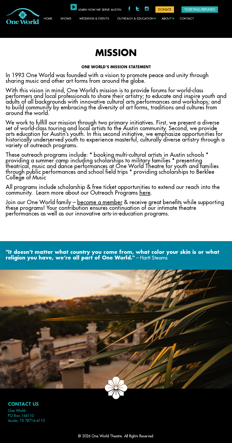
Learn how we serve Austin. (100, 9)
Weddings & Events (94, 18)
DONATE (164, 9)
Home (48, 18)
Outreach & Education (135, 18)
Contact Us (23, 404)
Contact (187, 18)
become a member (99, 202)
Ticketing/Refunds (199, 9)
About (167, 18)
